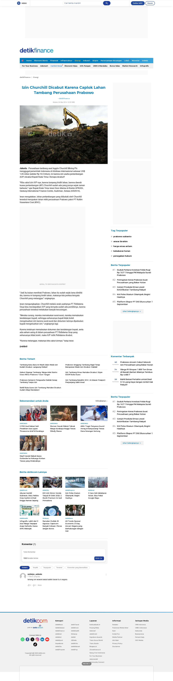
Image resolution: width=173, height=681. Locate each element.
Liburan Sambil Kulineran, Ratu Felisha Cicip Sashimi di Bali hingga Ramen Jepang (29, 496)
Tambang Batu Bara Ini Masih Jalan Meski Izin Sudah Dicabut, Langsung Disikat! (39, 366)
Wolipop (74, 634)
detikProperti (60, 650)
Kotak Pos (116, 634)
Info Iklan (115, 640)
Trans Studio (94, 643)
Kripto (95, 61)
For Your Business (30, 66)
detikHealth (75, 631)
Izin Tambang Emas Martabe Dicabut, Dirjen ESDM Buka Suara (83, 373)
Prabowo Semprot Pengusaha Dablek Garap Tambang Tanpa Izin (38, 381)
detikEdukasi (59, 628)
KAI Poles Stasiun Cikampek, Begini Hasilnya (72, 495)
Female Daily (139, 637)
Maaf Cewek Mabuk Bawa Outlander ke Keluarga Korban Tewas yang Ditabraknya (32, 458)
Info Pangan (85, 66)
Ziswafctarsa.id (95, 650)
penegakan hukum (122, 256)
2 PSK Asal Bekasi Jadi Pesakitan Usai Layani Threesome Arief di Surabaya (32, 428)
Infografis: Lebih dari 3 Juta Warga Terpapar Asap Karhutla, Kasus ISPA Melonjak (29, 525)
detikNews (59, 625)
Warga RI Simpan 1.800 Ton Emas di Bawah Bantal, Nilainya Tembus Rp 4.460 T (136, 372)
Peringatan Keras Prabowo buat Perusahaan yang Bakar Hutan (132, 281)
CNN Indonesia (140, 625)
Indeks (145, 61)
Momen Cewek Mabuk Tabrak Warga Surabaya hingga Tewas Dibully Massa (62, 428)
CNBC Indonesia (141, 628)
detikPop (74, 650)
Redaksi (115, 625)
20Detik (73, 640)
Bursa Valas (115, 66)
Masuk (150, 3)
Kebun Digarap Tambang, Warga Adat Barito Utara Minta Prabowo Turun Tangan (38, 373)
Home (29, 61)
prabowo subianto (122, 236)
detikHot (58, 637)
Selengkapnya (101, 401)
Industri (86, 61)
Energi (78, 61)
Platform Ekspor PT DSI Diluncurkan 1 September (135, 303)
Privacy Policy (117, 643)
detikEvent (93, 634)
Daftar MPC (137, 3)
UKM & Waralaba (100, 66)
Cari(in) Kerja (56, 66)
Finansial (54, 61)
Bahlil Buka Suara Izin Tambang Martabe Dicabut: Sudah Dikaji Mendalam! (40, 389)
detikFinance (25, 77)
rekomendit (94, 659)
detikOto (58, 646)
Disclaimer (116, 646)
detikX (73, 637)
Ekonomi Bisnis (41, 61)
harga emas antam (122, 246)
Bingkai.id (93, 646)
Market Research (130, 66)
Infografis (144, 66)
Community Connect (97, 662)
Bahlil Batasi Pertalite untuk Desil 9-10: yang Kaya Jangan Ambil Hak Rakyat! (136, 382)
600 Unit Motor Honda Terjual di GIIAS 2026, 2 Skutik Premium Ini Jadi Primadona (52, 496)
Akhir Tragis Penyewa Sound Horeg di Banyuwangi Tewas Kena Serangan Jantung (92, 428)
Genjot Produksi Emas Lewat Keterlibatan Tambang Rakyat (131, 288)
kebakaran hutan (121, 251)
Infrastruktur (66, 61)
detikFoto (74, 643)
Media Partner (117, 637)
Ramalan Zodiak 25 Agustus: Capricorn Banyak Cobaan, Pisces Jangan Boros (52, 525)
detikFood (74, 628)
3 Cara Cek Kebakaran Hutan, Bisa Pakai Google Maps (97, 495)
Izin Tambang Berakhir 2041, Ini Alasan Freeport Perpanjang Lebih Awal (85, 381)
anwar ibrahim (120, 241)
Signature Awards (96, 637)
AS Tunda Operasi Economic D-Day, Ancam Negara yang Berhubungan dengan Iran (74, 526)
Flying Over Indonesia (97, 653)
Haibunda (138, 631)
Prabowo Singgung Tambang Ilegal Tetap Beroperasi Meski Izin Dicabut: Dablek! (82, 366)
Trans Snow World (96, 640)
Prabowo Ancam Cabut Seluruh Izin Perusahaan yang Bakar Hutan (136, 363)
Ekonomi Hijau (71, 66)
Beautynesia (139, 634)
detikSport (59, 640)
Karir (114, 631)
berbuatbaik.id (95, 625)
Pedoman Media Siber (120, 628)
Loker (126, 61)
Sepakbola (59, 643)
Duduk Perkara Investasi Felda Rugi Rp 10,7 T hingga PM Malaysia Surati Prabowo (134, 272)
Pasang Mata (94, 628)
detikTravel (75, 625)
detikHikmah (75, 646)
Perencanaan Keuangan (111, 61)
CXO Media (139, 640)
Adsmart (44, 66)
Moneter (136, 61)
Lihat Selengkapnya (131, 311)
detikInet (58, 634)
